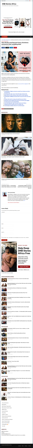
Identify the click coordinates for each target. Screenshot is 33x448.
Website (2, 232)
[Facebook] (26, 1)
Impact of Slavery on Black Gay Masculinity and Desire (16, 333)
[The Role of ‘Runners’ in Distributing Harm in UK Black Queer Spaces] (4, 397)
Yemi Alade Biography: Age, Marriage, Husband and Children (15, 103)
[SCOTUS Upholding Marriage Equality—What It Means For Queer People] (4, 342)
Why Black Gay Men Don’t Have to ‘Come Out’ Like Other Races (18, 278)
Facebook (19, 445)
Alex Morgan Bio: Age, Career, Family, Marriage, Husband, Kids (15, 93)
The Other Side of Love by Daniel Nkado (11, 101)
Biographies (4, 404)
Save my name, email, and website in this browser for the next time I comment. (15, 237)
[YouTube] (29, 1)
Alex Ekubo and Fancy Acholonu (8, 108)
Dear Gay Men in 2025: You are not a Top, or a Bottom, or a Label (18, 328)
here (24, 200)
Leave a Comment (12, 45)
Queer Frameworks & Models (7, 419)
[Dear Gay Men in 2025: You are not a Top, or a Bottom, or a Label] (4, 328)
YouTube (29, 445)
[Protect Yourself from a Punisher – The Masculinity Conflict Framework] (4, 311)
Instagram (26, 445)
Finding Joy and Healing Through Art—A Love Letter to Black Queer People (14, 179)
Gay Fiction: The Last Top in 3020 (13, 361)
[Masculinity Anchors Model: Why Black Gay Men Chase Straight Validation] (4, 306)
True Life (3, 426)
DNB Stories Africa (9, 4)
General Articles (5, 411)
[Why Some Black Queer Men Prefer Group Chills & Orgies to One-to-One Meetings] (4, 387)
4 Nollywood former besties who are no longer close (13, 104)
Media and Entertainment (4, 41)
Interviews (4, 412)
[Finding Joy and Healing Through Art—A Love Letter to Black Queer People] (16, 169)
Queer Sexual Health (5, 422)
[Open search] (30, 37)
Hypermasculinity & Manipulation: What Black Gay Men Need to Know (19, 347)
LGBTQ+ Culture (5, 414)
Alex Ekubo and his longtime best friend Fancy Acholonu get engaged (16, 100)
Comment (3, 212)
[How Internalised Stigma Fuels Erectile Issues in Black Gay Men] (4, 356)
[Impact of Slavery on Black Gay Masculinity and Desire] (4, 333)
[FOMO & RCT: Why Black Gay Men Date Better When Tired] (4, 292)
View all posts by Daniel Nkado (14, 202)
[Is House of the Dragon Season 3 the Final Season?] (16, 123)
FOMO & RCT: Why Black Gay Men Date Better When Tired (17, 292)
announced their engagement (23, 83)
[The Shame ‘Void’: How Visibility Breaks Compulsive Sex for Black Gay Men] (4, 316)
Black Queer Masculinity (6, 406)
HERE (5, 272)
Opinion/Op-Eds (5, 417)
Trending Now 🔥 (5, 424)
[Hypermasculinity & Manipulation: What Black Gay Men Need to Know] (4, 347)
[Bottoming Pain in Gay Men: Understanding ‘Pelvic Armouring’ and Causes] (4, 352)
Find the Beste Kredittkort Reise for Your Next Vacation (14, 105)
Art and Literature (5, 402)
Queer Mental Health (6, 421)
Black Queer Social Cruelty (7, 407)
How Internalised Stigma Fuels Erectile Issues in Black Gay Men (18, 356)
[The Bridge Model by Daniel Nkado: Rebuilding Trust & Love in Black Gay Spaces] (4, 297)
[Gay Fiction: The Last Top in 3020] (4, 361)
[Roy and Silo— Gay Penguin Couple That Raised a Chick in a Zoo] (16, 146)
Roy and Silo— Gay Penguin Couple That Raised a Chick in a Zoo (12, 156)
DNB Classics (4, 409)
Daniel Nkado (8, 45)
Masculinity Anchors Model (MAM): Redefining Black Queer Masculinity (19, 320)
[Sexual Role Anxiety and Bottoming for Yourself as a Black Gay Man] (4, 302)
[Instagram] (28, 1)
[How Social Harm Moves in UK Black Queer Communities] (4, 288)
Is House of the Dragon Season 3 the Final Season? (10, 133)
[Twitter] (27, 1)
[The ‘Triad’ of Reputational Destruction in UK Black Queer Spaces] (4, 383)
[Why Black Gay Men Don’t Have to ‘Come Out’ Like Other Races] (4, 278)
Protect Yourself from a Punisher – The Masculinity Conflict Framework (19, 311)
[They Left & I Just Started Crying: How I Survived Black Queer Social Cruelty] (4, 392)
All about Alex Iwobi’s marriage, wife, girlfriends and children (15, 99)
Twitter (23, 445)
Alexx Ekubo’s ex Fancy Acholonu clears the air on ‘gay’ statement (16, 95)
